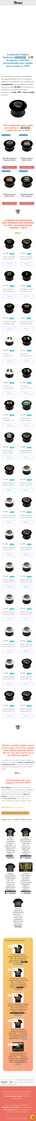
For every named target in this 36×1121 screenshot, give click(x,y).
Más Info (9, 264)
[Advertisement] (18, 26)
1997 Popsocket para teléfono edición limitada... (27, 159)
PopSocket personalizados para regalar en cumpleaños (15, 813)
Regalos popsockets (9, 167)
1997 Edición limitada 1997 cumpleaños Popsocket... (26, 195)
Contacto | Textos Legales (20, 1118)
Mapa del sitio (9, 1118)
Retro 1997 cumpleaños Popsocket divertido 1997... (10, 159)
